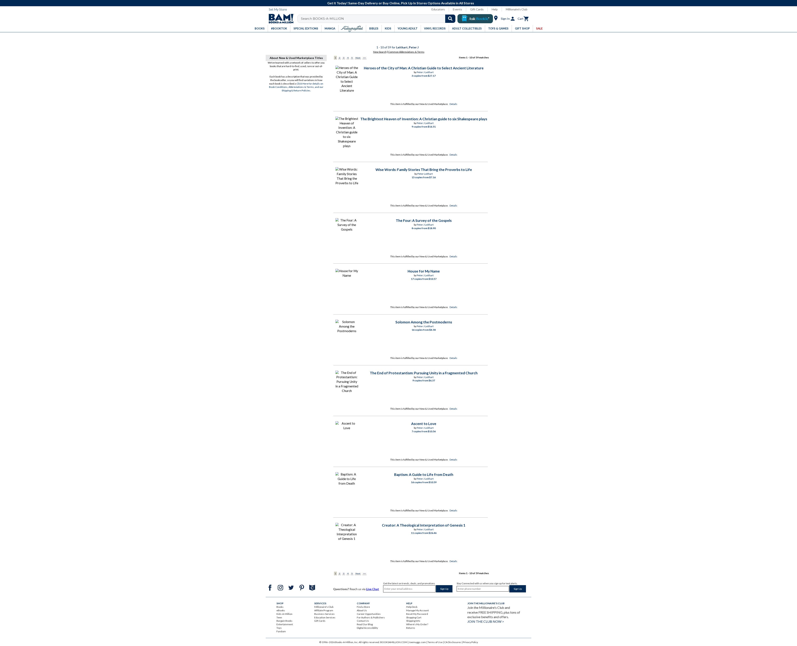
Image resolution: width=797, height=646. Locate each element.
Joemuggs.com (417, 642)
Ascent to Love (423, 423)
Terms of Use (435, 642)
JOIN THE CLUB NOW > (485, 621)
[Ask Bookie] (475, 18)
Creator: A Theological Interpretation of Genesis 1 (423, 525)
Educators (438, 9)
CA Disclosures (452, 642)
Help (495, 9)
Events (457, 9)
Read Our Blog (365, 624)
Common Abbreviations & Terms (406, 51)
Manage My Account (417, 610)
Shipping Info (413, 620)
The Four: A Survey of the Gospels (424, 220)
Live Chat (372, 589)
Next (358, 57)
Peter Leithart (425, 173)
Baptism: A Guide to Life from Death (423, 474)
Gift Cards (477, 9)
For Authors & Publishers (371, 617)
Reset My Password (417, 613)
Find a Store (363, 606)
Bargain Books (284, 620)
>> (364, 57)
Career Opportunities (369, 613)
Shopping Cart (413, 617)
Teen (279, 617)
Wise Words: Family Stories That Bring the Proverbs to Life (423, 169)
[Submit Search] (450, 19)
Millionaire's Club (516, 9)
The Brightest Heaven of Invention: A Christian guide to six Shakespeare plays (423, 119)
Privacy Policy (470, 642)
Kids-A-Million (284, 613)
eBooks (280, 610)
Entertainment (284, 624)
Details (453, 104)
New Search (379, 51)
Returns (410, 627)
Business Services (324, 613)
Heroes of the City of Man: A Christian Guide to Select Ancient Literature (424, 68)
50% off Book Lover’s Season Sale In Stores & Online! (401, 3)
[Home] (280, 18)
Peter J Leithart (425, 72)
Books (280, 606)
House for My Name (424, 271)
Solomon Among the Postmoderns (423, 322)
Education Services (324, 617)
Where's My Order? (417, 624)
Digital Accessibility (367, 627)
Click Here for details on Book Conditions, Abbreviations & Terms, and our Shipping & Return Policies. (296, 87)
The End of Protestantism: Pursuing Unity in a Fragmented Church (424, 373)
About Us (362, 610)
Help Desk (411, 606)
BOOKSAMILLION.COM (393, 642)
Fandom (281, 631)
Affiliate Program (323, 610)
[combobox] (379, 19)
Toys (279, 627)
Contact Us (363, 620)
